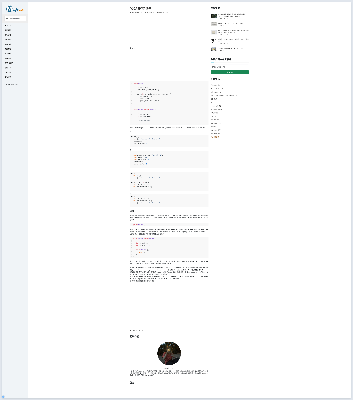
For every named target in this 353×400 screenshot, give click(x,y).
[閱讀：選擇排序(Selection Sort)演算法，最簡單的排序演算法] (214, 41)
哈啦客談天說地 (215, 85)
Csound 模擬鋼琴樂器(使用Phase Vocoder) (232, 48)
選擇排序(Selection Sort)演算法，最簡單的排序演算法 (233, 40)
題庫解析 (8, 49)
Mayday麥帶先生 (216, 130)
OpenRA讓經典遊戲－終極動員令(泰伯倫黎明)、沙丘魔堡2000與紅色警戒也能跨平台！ (233, 15)
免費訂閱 (230, 72)
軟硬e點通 (214, 99)
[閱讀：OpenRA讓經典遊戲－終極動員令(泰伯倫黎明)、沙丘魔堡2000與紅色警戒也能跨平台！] (214, 16)
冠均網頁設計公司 (216, 109)
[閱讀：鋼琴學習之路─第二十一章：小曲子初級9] (214, 24)
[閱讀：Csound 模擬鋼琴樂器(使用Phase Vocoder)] (214, 49)
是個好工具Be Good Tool (219, 92)
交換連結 (8, 53)
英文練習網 (214, 113)
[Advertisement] (169, 30)
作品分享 (8, 35)
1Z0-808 (134, 330)
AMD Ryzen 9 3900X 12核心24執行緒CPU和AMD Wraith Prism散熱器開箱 (233, 31)
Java (167, 12)
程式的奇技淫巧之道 (217, 89)
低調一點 (213, 116)
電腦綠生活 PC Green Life (219, 123)
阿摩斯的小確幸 (215, 133)
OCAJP (141, 330)
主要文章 (8, 25)
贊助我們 (8, 77)
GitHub (8, 72)
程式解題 (8, 30)
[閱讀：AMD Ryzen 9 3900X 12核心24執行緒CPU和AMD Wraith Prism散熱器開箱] (214, 32)
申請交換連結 (215, 137)
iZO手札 (213, 102)
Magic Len (150, 12)
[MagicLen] (15, 8)
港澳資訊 (213, 127)
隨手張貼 (8, 44)
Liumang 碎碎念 (216, 106)
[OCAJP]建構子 (140, 8)
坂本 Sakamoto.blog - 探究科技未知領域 (224, 95)
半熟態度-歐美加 (216, 120)
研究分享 (8, 39)
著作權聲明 (9, 63)
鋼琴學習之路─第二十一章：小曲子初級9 (231, 23)
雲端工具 (8, 68)
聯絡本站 (8, 58)
